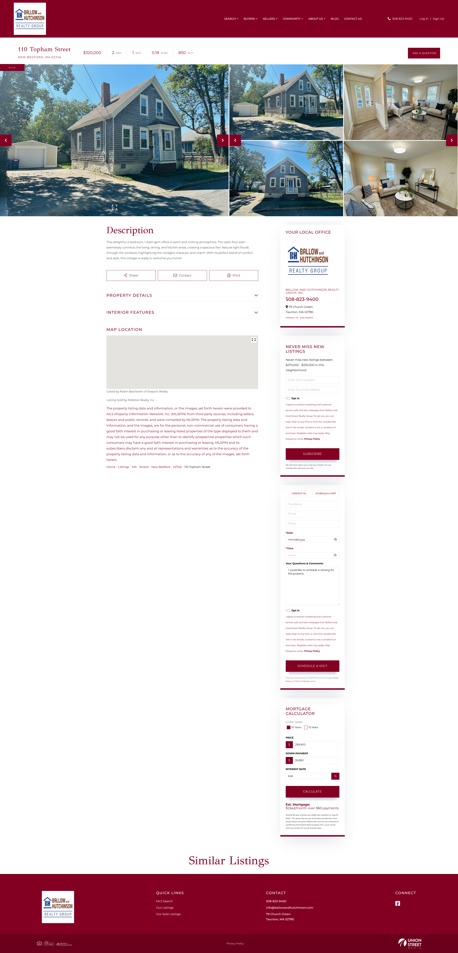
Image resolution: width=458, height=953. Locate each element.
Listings (123, 467)
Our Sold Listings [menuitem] (168, 914)
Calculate (312, 791)
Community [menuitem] (292, 18)
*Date (289, 532)
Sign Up (438, 19)
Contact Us (292, 318)
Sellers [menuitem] (269, 18)
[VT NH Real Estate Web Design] (409, 944)
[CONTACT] (424, 53)
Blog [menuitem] (335, 18)
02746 (177, 467)
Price (290, 737)
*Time (289, 548)
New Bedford (160, 467)
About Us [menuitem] (315, 18)
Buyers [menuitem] (249, 18)
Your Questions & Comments (304, 563)
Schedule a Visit (326, 493)
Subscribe (312, 454)
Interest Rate (296, 769)
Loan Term (294, 722)
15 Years (313, 727)
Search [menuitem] (230, 18)
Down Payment (297, 753)
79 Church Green (280, 917)
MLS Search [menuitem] (164, 901)
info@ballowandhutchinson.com (289, 908)
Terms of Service (302, 681)
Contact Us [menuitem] (353, 18)
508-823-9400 (402, 19)
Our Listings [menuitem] (165, 908)
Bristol (144, 467)
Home (110, 467)
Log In (424, 19)
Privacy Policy (312, 439)
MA (134, 467)
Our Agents (306, 318)
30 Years (296, 727)
